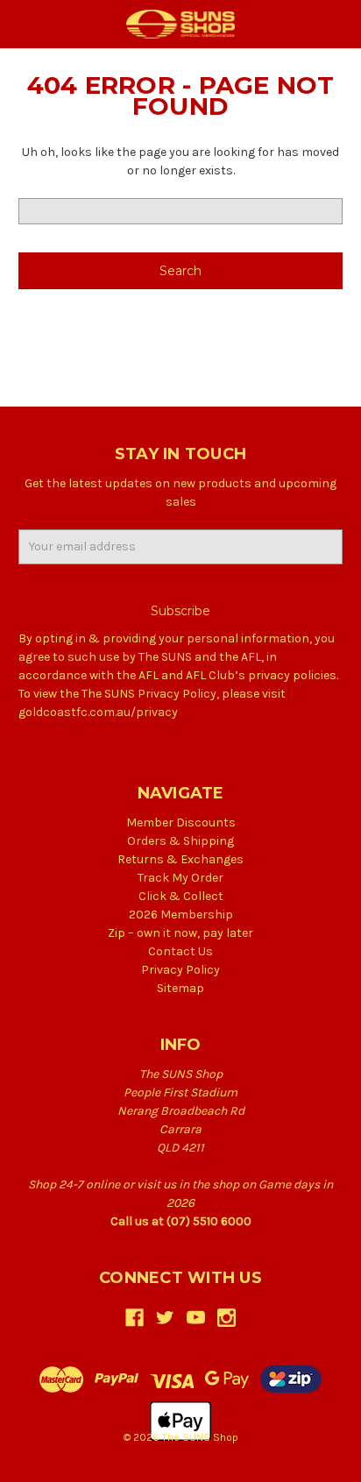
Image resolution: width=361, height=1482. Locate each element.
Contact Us (180, 951)
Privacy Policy (180, 969)
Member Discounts (181, 822)
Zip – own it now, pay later (180, 932)
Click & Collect (180, 896)
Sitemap (180, 988)
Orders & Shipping (180, 840)
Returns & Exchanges (180, 859)
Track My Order (180, 877)
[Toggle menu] (24, 24)
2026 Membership (181, 914)
